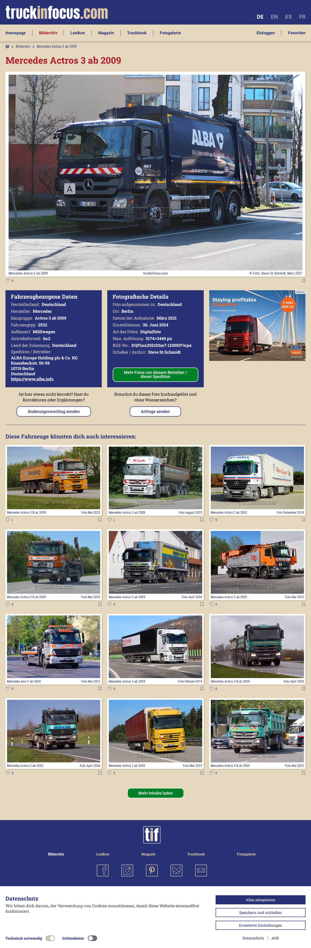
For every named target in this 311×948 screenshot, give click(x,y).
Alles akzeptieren (260, 899)
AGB (275, 937)
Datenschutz (253, 937)
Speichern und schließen (260, 912)
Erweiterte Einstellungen (260, 925)
